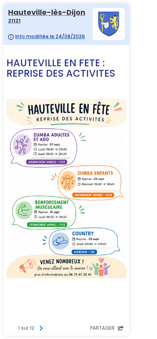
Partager (103, 328)
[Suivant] (41, 328)
